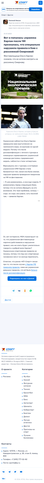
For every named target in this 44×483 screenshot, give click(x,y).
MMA (26, 396)
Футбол (27, 376)
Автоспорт (28, 403)
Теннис (27, 389)
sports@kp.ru (14, 463)
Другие (10, 15)
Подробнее (35, 9)
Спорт (3, 15)
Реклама (6, 376)
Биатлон (27, 413)
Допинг (27, 416)
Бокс (26, 399)
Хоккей (27, 380)
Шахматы (28, 406)
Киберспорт (29, 410)
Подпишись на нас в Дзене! (22, 278)
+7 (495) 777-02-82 (19, 459)
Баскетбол (28, 393)
